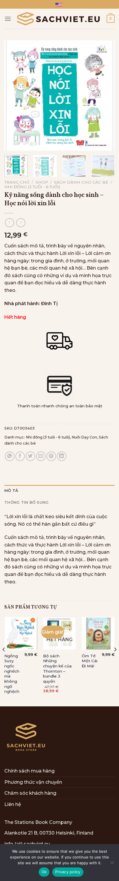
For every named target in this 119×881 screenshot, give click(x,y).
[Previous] (14, 96)
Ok (44, 871)
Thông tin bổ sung (26, 502)
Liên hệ (12, 804)
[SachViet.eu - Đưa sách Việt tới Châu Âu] (59, 19)
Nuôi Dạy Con (84, 437)
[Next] (105, 96)
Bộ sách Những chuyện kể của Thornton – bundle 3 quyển (57, 669)
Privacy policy (68, 871)
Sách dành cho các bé (81, 182)
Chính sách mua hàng (29, 771)
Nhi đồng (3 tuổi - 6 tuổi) (32, 186)
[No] (112, 864)
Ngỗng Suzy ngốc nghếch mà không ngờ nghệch (11, 674)
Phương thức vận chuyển (33, 782)
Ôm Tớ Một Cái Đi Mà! (89, 661)
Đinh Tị (49, 303)
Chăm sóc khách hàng (30, 793)
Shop (42, 182)
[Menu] (7, 19)
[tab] (59, 491)
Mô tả (11, 490)
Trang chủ (16, 182)
